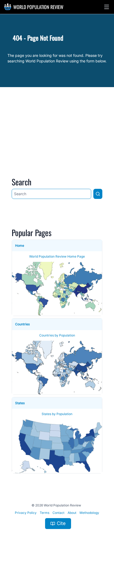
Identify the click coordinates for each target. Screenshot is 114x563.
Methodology (89, 513)
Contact (58, 513)
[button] (106, 7)
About (72, 513)
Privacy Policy (26, 513)
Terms (44, 513)
